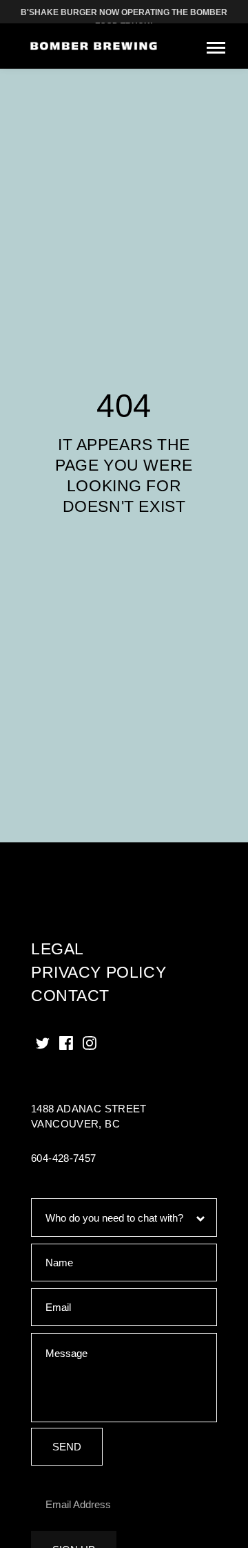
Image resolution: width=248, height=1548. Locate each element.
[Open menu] (216, 47)
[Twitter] (43, 1043)
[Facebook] (66, 1043)
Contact (70, 996)
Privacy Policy (98, 972)
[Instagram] (89, 1043)
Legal (57, 949)
